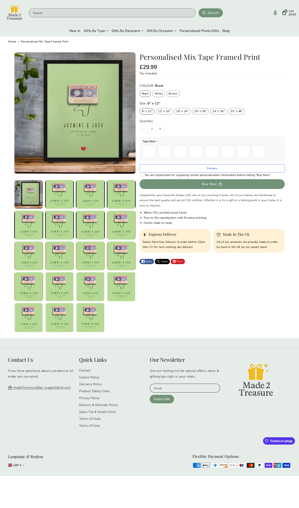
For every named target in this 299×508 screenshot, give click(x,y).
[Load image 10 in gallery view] (59, 256)
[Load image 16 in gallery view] (121, 286)
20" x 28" (200, 111)
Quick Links (93, 359)
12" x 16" (164, 111)
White (159, 94)
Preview (212, 168)
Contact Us (20, 359)
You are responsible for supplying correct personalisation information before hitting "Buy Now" (207, 175)
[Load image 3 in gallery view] (90, 194)
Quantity (146, 121)
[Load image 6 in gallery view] (59, 225)
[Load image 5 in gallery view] (28, 225)
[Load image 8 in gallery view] (121, 225)
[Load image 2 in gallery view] (59, 194)
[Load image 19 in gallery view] (90, 317)
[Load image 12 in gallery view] (121, 256)
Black (145, 94)
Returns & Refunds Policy (98, 405)
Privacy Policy (89, 398)
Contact (85, 370)
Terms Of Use (89, 425)
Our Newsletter (167, 359)
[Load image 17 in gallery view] (28, 317)
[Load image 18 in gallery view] (59, 317)
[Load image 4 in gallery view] (121, 194)
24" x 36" (218, 111)
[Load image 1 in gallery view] (28, 194)
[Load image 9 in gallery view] (28, 256)
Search (213, 13)
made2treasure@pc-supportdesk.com (42, 387)
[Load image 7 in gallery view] (90, 225)
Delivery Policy (90, 384)
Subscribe (162, 399)
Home (12, 41)
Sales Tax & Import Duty (97, 412)
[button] (289, 12)
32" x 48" (236, 111)
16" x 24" (182, 111)
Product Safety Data (94, 391)
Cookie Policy (89, 377)
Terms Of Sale (90, 419)
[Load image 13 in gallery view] (28, 286)
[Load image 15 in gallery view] (90, 286)
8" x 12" (147, 111)
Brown (173, 94)
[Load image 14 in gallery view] (59, 286)
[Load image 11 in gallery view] (90, 256)
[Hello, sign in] (275, 12)
